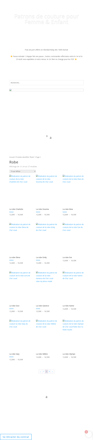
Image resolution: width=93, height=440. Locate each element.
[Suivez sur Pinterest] (49, 386)
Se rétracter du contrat (16, 437)
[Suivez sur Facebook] (39, 386)
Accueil (11, 157)
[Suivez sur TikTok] (54, 386)
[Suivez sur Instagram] (44, 386)
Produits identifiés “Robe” (25, 157)
